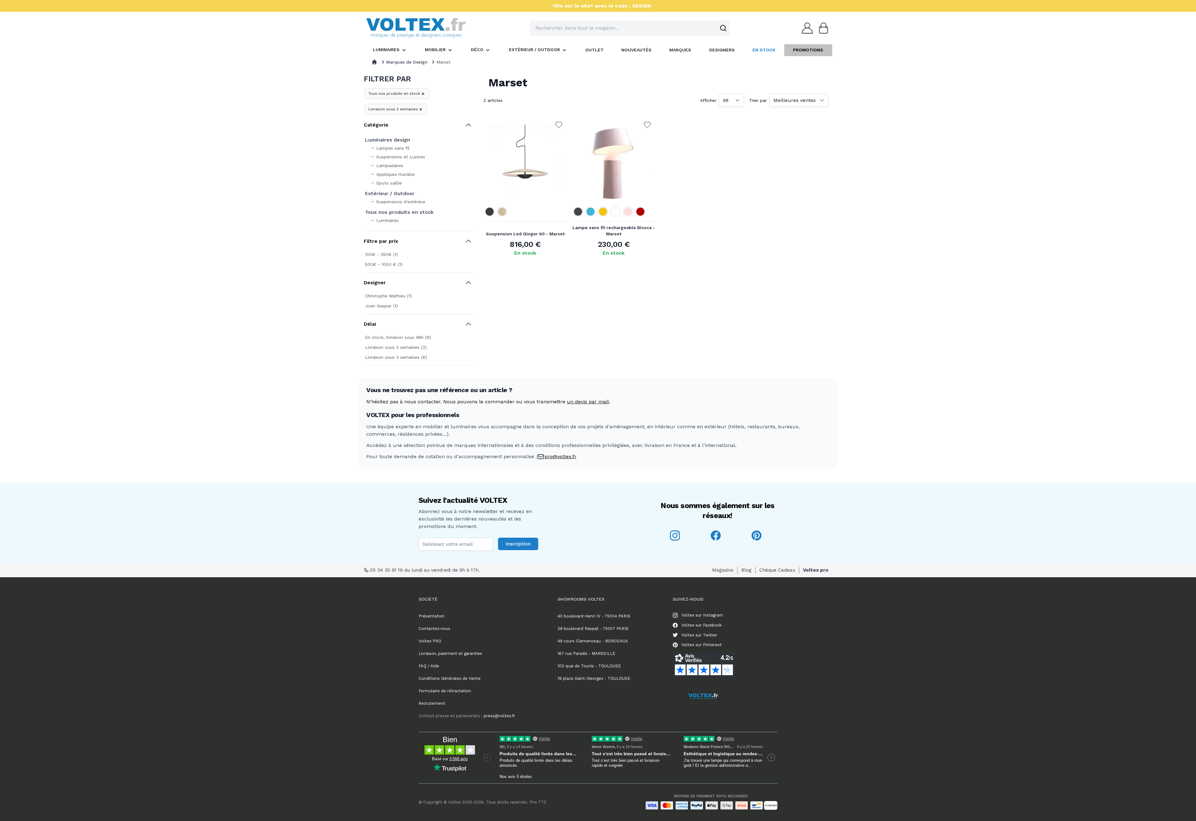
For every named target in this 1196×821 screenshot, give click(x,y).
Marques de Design (407, 62)
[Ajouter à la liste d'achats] (558, 125)
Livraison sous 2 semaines (393, 109)
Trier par (758, 100)
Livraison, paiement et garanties (450, 653)
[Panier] (822, 28)
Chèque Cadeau (777, 570)
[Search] (723, 28)
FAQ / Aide (429, 666)
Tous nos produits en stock (394, 93)
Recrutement (432, 703)
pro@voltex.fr (560, 456)
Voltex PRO (430, 641)
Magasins (722, 570)
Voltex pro (815, 570)
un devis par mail (588, 402)
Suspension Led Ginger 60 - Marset (525, 233)
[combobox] (629, 28)
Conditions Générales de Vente (450, 678)
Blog (746, 570)
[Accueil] (374, 62)
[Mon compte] (805, 28)
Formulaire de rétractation (445, 691)
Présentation (431, 616)
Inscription (518, 544)
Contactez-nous (434, 628)
